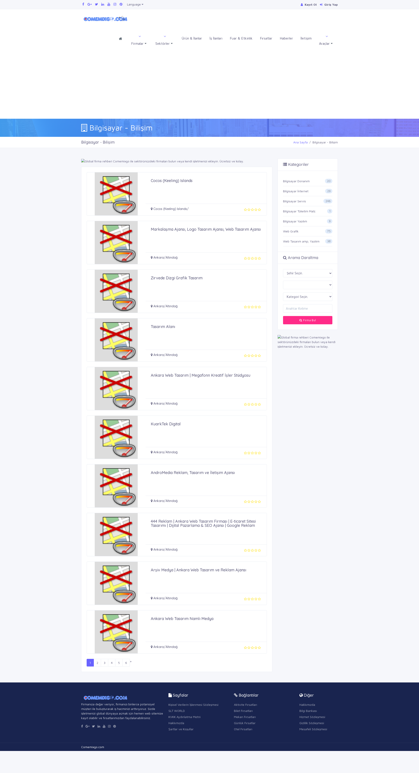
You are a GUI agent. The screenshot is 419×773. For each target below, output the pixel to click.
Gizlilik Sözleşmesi (311, 723)
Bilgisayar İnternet (295, 191)
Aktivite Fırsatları (245, 704)
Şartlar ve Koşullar (181, 729)
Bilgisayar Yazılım (295, 221)
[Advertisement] (209, 86)
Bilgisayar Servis (294, 201)
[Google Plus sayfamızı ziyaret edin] (90, 4)
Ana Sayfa (300, 142)
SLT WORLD (176, 711)
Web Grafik (291, 231)
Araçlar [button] (325, 43)
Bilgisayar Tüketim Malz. (299, 211)
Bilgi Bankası (308, 711)
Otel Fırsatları (243, 729)
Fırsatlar (266, 38)
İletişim (306, 38)
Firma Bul (309, 320)
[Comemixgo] (104, 18)
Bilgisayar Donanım (296, 181)
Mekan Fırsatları (245, 717)
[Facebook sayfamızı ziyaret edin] (83, 4)
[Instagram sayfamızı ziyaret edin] (114, 4)
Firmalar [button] (138, 43)
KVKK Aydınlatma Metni (184, 717)
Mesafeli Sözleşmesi (313, 729)
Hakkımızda (176, 723)
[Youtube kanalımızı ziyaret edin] (108, 4)
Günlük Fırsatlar (245, 723)
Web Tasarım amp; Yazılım (301, 241)
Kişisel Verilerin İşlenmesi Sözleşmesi (193, 704)
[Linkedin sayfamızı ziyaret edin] (102, 4)
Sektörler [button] (163, 43)
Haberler (286, 38)
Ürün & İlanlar (192, 38)
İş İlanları (216, 38)
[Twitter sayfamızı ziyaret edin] (96, 4)
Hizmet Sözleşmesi (312, 717)
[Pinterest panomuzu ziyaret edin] (121, 4)
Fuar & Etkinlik (241, 38)
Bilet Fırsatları (243, 711)
